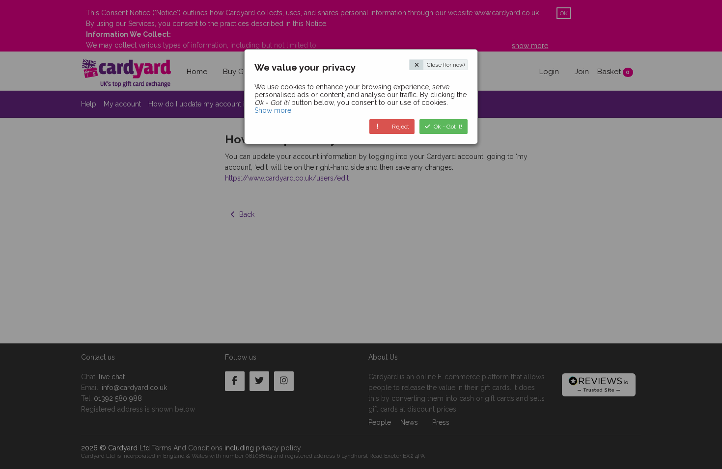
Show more (272, 110)
